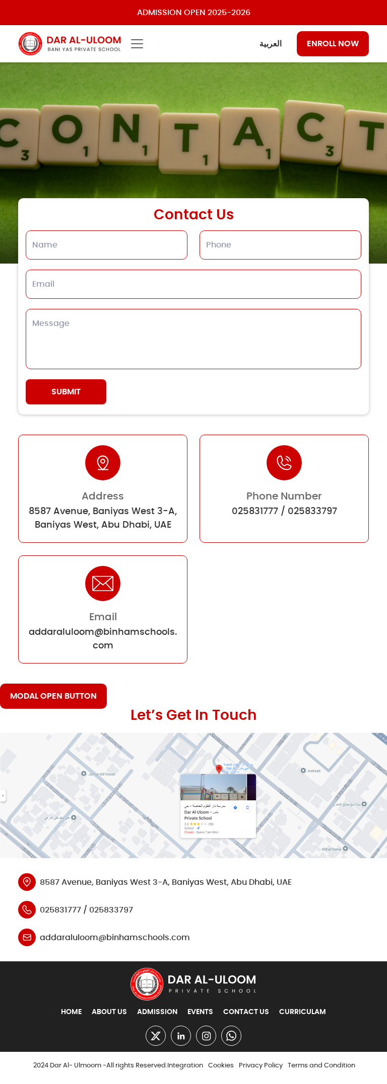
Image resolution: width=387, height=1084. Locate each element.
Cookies (221, 1065)
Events (200, 1012)
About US (109, 1012)
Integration (185, 1065)
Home (71, 1012)
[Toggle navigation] (137, 43)
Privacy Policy (261, 1065)
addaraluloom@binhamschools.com (115, 938)
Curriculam (302, 1012)
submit (66, 392)
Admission (157, 1012)
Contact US (246, 1012)
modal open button (53, 696)
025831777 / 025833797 (284, 511)
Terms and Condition (321, 1065)
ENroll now (333, 44)
